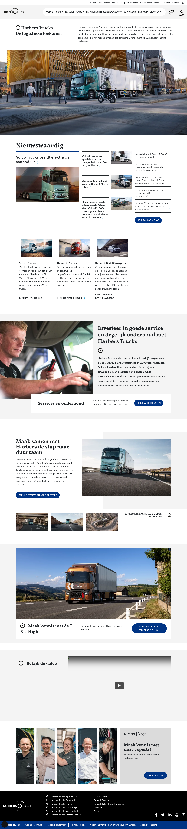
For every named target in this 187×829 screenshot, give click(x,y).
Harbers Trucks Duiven (61, 804)
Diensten (98, 807)
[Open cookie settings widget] (4, 824)
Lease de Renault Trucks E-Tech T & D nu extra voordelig (151, 155)
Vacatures (165, 2)
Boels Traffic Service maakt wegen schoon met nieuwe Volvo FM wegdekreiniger (152, 206)
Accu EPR (98, 811)
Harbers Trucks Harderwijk (63, 807)
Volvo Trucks (100, 796)
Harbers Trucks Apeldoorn (63, 796)
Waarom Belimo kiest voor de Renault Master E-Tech (95, 184)
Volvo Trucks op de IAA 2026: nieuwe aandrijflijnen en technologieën (149, 193)
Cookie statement (57, 825)
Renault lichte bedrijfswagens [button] (103, 12)
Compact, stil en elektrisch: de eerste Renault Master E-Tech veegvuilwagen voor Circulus (150, 180)
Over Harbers (104, 2)
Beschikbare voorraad (149, 2)
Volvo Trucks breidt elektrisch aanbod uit (42, 159)
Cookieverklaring (148, 825)
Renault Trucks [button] (73, 12)
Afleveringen (132, 2)
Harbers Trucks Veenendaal (63, 811)
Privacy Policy (78, 825)
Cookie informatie (34, 825)
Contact (92, 2)
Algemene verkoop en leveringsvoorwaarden (113, 825)
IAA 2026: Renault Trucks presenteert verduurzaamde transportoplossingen (149, 167)
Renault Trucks (101, 800)
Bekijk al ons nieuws (148, 220)
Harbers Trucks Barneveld (62, 800)
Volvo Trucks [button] (54, 12)
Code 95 (176, 2)
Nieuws (115, 2)
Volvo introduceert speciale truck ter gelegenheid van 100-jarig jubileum (94, 161)
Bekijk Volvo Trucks (30, 298)
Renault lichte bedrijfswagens (109, 804)
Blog (123, 2)
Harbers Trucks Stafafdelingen (65, 814)
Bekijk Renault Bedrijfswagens (104, 296)
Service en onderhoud (136, 12)
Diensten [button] (155, 12)
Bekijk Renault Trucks (70, 298)
